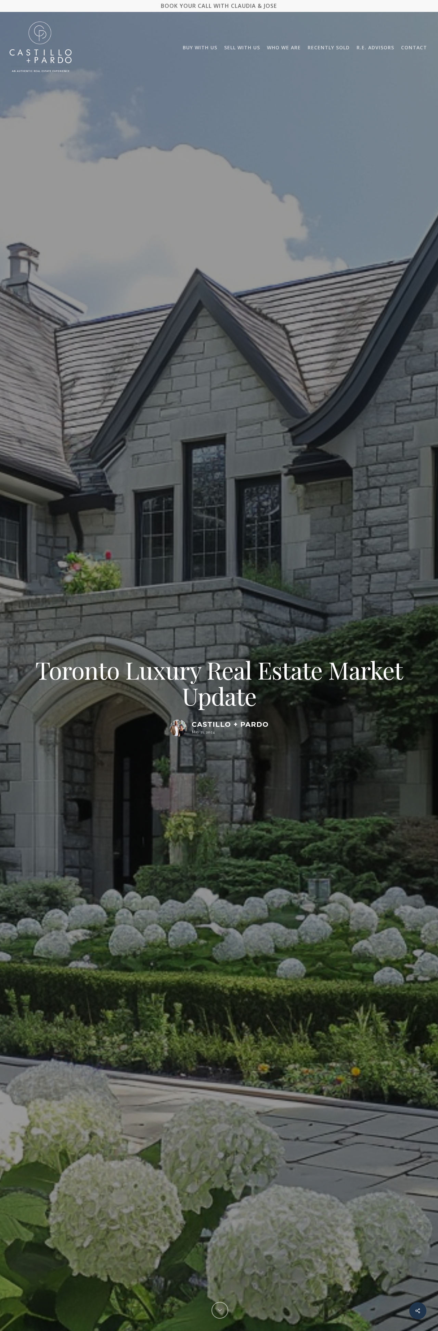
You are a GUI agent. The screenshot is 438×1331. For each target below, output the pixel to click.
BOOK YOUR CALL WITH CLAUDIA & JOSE (219, 6)
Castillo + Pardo (230, 724)
